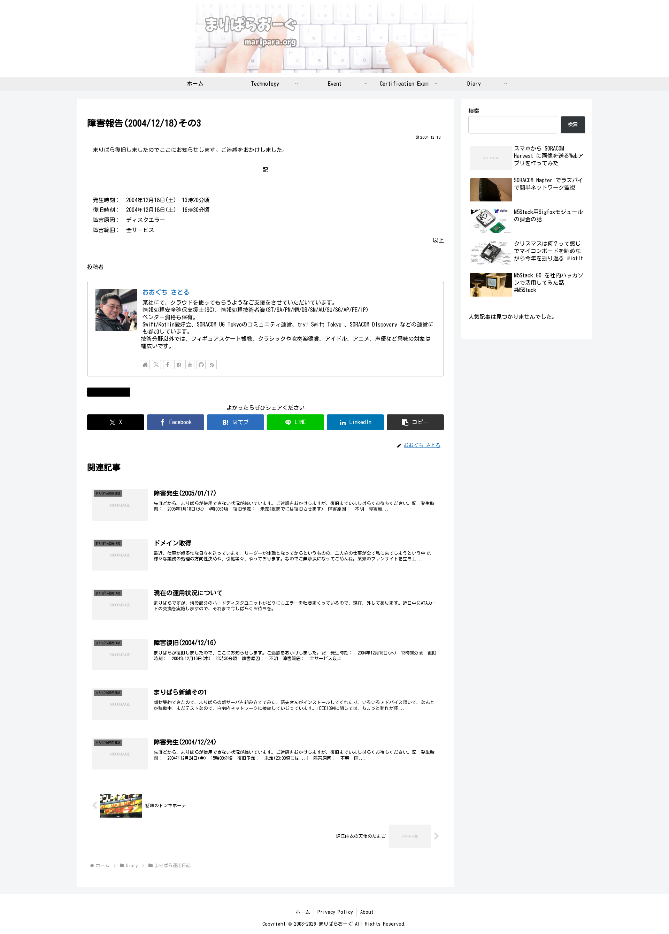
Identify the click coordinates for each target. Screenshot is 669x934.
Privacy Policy (335, 912)
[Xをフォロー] (156, 364)
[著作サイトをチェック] (145, 364)
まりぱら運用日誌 (111, 392)
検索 (473, 111)
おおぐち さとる (166, 292)
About (367, 912)
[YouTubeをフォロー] (189, 364)
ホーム (302, 912)
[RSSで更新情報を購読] (212, 364)
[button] (415, 422)
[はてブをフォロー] (178, 364)
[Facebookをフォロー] (167, 364)
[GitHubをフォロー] (201, 364)
